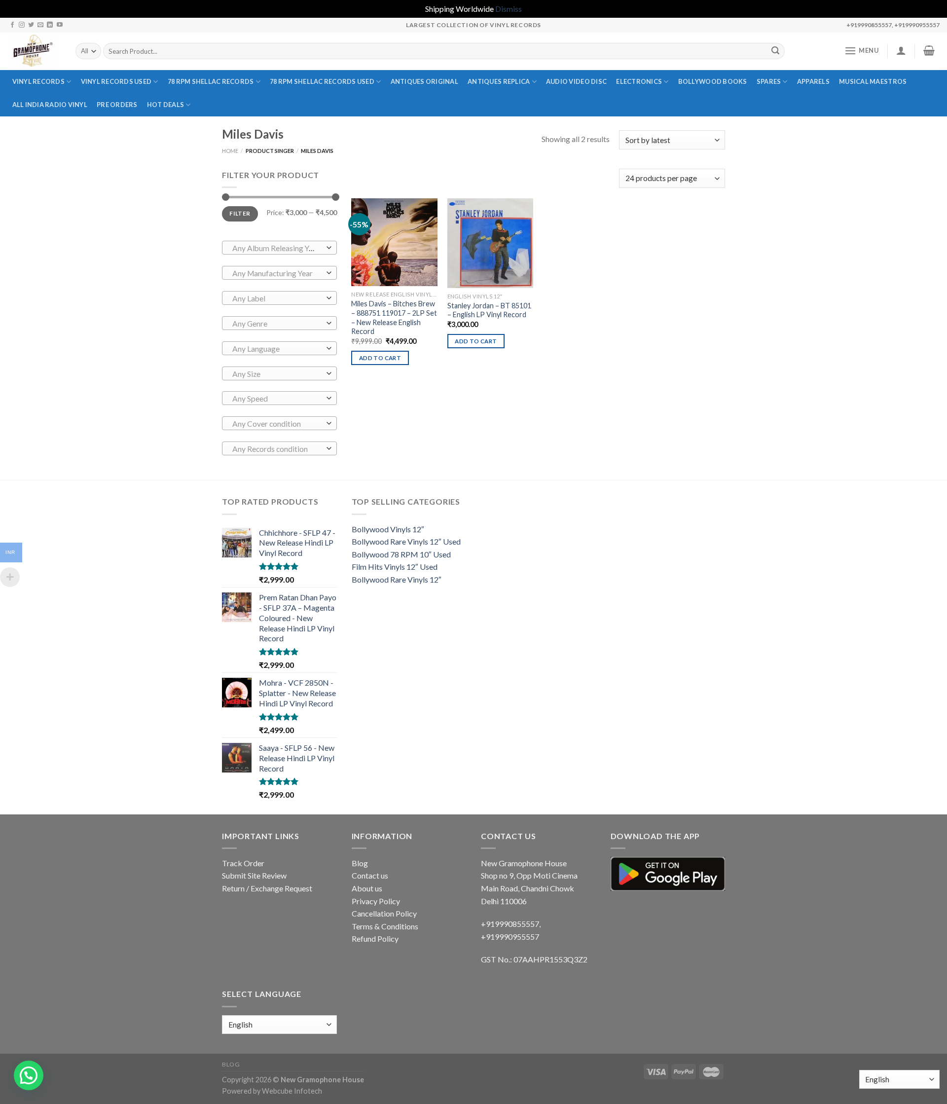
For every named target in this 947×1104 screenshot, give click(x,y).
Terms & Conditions (385, 926)
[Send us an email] (40, 25)
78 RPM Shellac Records (211, 81)
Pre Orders (117, 105)
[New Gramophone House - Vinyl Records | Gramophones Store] (34, 51)
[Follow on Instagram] (22, 25)
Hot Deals (165, 105)
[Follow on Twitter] (31, 25)
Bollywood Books (712, 81)
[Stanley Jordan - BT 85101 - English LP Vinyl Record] (490, 243)
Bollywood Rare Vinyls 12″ (396, 579)
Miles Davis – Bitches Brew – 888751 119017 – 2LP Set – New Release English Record (394, 317)
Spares (769, 81)
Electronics (639, 81)
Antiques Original (424, 81)
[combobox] (279, 248)
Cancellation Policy (384, 913)
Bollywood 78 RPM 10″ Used (401, 554)
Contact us (370, 875)
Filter (239, 213)
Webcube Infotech (292, 1091)
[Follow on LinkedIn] (50, 25)
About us (367, 888)
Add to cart (380, 358)
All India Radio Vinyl (49, 105)
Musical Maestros (873, 81)
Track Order (243, 863)
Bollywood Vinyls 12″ (388, 529)
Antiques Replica (499, 81)
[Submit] (775, 51)
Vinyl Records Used (116, 81)
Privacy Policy (376, 901)
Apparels (813, 81)
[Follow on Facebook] (12, 25)
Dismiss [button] (508, 8)
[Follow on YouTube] (60, 25)
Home (230, 150)
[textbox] (277, 248)
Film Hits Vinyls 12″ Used (394, 566)
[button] (28, 1075)
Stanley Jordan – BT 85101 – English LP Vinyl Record (489, 310)
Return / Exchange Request (267, 888)
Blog (360, 863)
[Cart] (929, 50)
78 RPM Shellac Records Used (322, 81)
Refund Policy (375, 938)
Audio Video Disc (576, 81)
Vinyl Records (38, 81)
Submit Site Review (254, 875)
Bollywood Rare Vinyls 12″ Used (406, 541)
